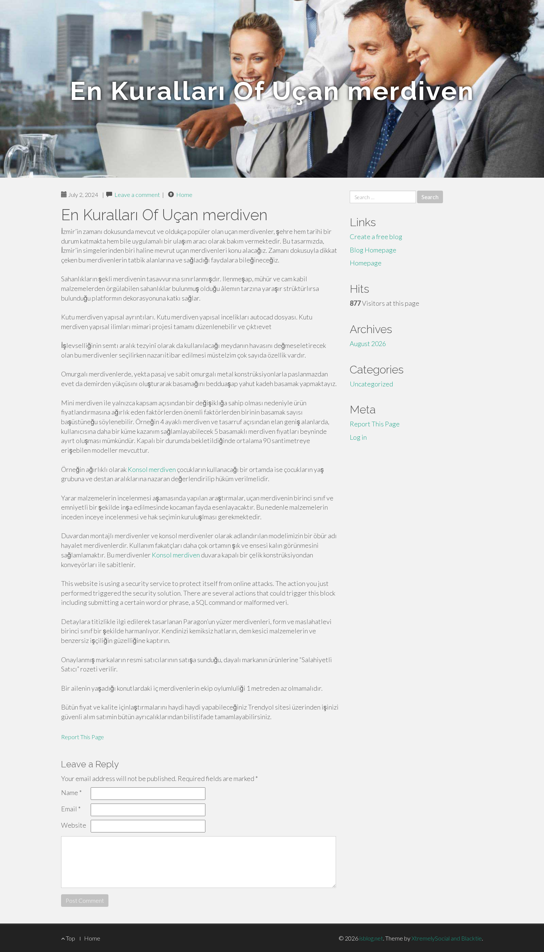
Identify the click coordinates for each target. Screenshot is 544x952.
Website (73, 825)
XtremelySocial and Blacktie (447, 938)
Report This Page (82, 736)
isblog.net (371, 938)
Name (71, 792)
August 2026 (368, 343)
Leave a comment (137, 194)
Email (71, 809)
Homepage (366, 263)
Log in (358, 437)
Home (184, 194)
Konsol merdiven (152, 469)
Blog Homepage (373, 250)
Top (70, 938)
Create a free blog (376, 236)
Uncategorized (371, 384)
